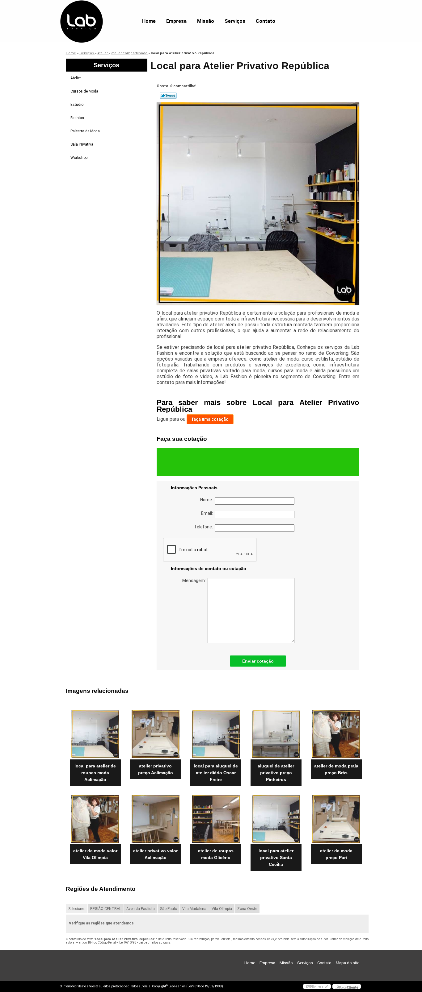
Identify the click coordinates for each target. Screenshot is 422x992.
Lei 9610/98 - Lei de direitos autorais (145, 942)
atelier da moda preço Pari (336, 854)
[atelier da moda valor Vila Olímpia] (95, 819)
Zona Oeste (247, 909)
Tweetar (168, 96)
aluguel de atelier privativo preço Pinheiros (276, 772)
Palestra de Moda (85, 131)
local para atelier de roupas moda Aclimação (95, 772)
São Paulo (168, 909)
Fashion (77, 118)
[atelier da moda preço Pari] (336, 819)
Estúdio (76, 104)
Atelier (75, 78)
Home (149, 21)
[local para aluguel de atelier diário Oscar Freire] (215, 734)
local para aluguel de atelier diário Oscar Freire (216, 772)
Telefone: (204, 526)
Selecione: (76, 909)
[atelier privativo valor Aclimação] (155, 819)
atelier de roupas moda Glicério (216, 854)
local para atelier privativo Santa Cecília (276, 857)
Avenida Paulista (140, 909)
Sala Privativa (81, 144)
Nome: (207, 499)
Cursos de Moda (84, 91)
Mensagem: (195, 580)
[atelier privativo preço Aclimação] (155, 734)
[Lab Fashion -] (95, 12)
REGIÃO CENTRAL (105, 909)
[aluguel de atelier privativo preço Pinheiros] (276, 734)
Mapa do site (347, 963)
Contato (265, 21)
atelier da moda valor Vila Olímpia (95, 854)
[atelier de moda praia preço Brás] (336, 734)
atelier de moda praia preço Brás (336, 769)
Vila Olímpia (222, 909)
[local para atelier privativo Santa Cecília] (276, 819)
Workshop (78, 157)
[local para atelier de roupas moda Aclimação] (95, 734)
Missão (205, 21)
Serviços (235, 21)
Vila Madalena (194, 909)
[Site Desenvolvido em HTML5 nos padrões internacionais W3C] (317, 986)
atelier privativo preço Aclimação (155, 769)
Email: (208, 513)
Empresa (176, 21)
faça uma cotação (210, 419)
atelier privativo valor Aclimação (155, 854)
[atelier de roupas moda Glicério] (215, 819)
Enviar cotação (258, 661)
